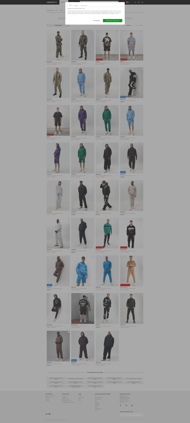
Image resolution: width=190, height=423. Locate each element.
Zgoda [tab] (70, 5)
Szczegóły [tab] (76, 5)
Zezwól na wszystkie (112, 20)
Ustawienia (96, 20)
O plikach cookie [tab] (83, 5)
